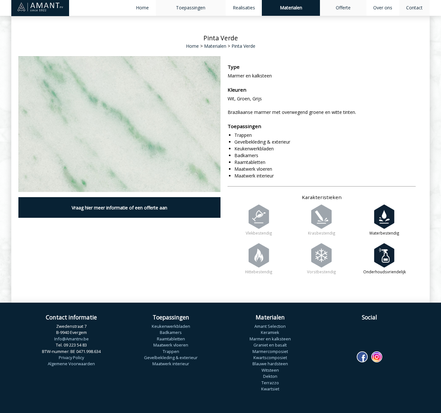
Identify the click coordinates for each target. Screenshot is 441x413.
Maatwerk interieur (170, 364)
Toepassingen (190, 8)
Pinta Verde (243, 46)
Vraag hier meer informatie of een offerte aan (119, 208)
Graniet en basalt (270, 345)
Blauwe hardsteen (270, 364)
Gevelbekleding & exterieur (171, 357)
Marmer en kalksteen (270, 339)
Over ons (382, 8)
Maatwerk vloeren (170, 345)
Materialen (291, 8)
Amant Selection (270, 326)
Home (142, 8)
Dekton (270, 376)
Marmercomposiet (270, 351)
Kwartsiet (270, 389)
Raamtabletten (171, 339)
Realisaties (244, 8)
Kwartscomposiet (270, 357)
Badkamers (171, 332)
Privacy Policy (71, 357)
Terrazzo (270, 383)
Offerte (343, 8)
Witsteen (270, 370)
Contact (414, 8)
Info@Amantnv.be (71, 339)
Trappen (171, 351)
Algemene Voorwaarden (71, 364)
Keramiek (270, 332)
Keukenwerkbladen (171, 326)
